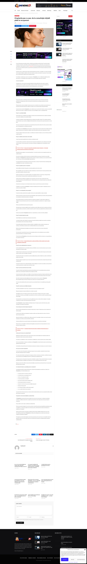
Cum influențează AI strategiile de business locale (25, 441)
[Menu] (15, 10)
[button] (84, 549)
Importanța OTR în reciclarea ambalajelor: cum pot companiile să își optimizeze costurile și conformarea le (34, 481)
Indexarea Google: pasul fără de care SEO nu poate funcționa (67, 44)
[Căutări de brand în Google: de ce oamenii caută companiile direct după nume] (58, 54)
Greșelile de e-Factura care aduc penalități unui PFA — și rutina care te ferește (47, 496)
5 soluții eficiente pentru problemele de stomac (45, 465)
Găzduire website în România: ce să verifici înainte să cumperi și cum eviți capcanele (67, 89)
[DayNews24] (23, 5)
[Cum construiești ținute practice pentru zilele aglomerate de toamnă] (47, 474)
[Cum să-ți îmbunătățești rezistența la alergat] (58, 95)
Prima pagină (16, 13)
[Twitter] (11, 57)
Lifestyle (44, 10)
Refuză (72, 559)
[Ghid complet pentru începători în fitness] (58, 105)
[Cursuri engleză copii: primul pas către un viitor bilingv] (34, 490)
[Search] (71, 10)
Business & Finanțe (24, 10)
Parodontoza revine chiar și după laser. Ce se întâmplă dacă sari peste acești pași (21, 496)
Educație (38, 10)
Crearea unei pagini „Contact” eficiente (42, 440)
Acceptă (65, 559)
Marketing (49, 10)
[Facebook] (11, 54)
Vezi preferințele (81, 559)
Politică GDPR (76, 562)
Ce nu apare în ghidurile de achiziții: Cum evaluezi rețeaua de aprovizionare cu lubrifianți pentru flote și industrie (33, 466)
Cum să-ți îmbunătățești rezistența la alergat (65, 94)
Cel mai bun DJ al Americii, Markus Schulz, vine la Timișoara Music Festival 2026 (67, 60)
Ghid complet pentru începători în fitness (67, 105)
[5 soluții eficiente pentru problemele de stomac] (47, 459)
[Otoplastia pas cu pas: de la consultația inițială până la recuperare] (34, 38)
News (19, 13)
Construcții (33, 10)
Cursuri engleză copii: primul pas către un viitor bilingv (34, 495)
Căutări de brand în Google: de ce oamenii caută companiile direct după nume (67, 54)
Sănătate (55, 10)
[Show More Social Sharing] (37, 26)
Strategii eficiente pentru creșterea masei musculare (66, 100)
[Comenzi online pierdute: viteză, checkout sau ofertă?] (58, 49)
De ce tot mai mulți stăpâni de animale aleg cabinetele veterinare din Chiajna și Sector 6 (21, 465)
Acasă (18, 10)
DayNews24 (23, 445)
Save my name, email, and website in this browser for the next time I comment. (30, 519)
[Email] (11, 64)
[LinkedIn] (11, 59)
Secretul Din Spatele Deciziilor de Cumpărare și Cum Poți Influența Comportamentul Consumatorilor (20, 481)
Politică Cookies (71, 562)
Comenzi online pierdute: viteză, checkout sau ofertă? (67, 49)
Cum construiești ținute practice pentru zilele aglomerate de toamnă (47, 480)
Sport (60, 10)
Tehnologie (65, 10)
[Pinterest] (11, 62)
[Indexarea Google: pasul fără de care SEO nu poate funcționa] (58, 44)
